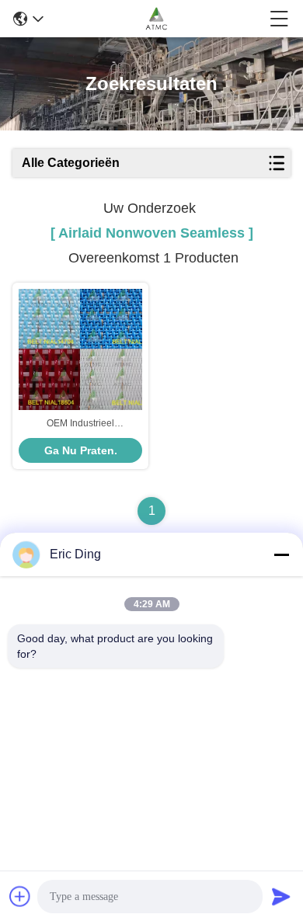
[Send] (281, 896)
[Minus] (281, 554)
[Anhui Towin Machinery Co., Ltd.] (156, 18)
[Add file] (20, 896)
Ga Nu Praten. (80, 450)
